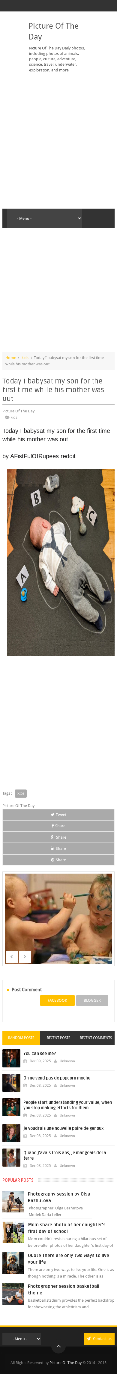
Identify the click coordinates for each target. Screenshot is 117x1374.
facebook (57, 1000)
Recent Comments (96, 1038)
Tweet (61, 814)
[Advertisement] (58, 141)
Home (10, 357)
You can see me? (39, 1053)
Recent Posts (58, 1038)
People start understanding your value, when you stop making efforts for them (67, 1105)
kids (25, 357)
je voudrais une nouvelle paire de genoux (63, 1128)
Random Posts (21, 1038)
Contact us (102, 1338)
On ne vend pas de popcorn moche (56, 1078)
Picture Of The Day (66, 1362)
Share (60, 826)
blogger (92, 1000)
